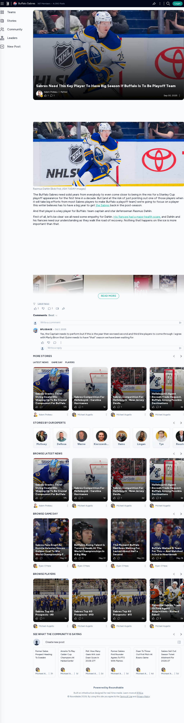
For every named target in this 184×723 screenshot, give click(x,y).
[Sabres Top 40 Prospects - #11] (128, 600)
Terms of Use (126, 696)
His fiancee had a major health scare (136, 216)
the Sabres (102, 205)
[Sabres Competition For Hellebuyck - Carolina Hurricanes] (90, 389)
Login (177, 3)
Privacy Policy (143, 696)
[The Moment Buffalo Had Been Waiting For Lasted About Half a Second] (128, 540)
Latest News (43, 304)
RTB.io (140, 693)
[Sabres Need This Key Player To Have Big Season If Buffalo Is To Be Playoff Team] (108, 55)
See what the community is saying (57, 634)
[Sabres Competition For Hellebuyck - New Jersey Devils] (128, 389)
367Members (43, 3)
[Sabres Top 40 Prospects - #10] (90, 600)
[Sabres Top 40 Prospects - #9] (51, 600)
